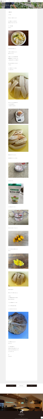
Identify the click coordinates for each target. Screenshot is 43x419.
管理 (21, 416)
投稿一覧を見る (21, 385)
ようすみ (31, 385)
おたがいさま (11, 385)
